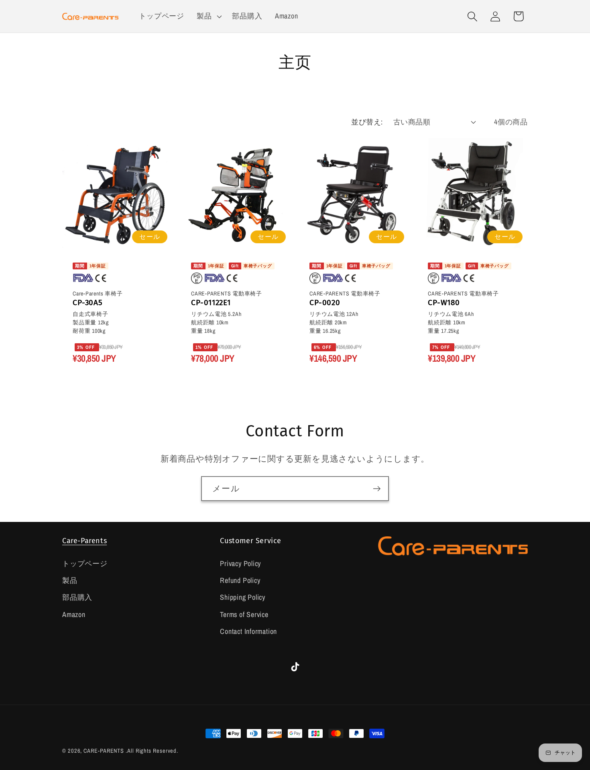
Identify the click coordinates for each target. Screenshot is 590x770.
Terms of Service (244, 614)
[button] (208, 16)
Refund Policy (240, 580)
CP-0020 (324, 302)
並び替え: (367, 122)
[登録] (376, 488)
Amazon (73, 614)
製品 (69, 580)
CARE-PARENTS (103, 750)
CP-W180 (444, 302)
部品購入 (77, 597)
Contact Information (248, 631)
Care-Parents (84, 540)
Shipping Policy (242, 597)
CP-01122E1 (211, 302)
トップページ (85, 563)
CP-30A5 (87, 302)
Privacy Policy (240, 563)
